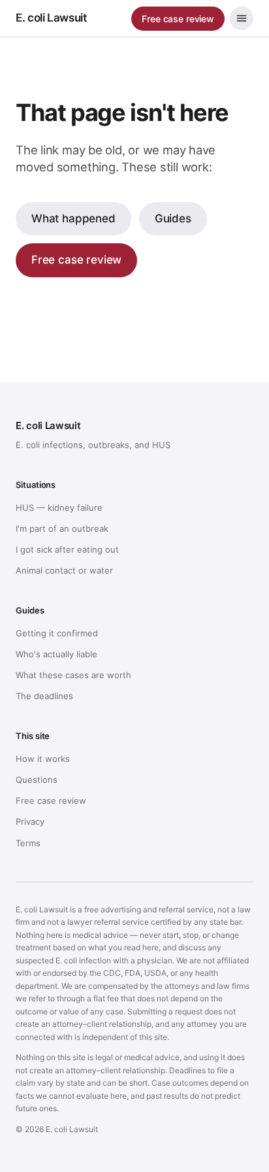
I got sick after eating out (67, 549)
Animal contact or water (64, 570)
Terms (28, 843)
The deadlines (44, 696)
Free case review (178, 18)
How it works (43, 758)
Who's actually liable (56, 654)
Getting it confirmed (57, 633)
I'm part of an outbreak (62, 528)
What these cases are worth (73, 675)
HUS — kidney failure (59, 507)
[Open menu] (241, 18)
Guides (173, 218)
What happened (73, 218)
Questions (36, 779)
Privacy (30, 821)
